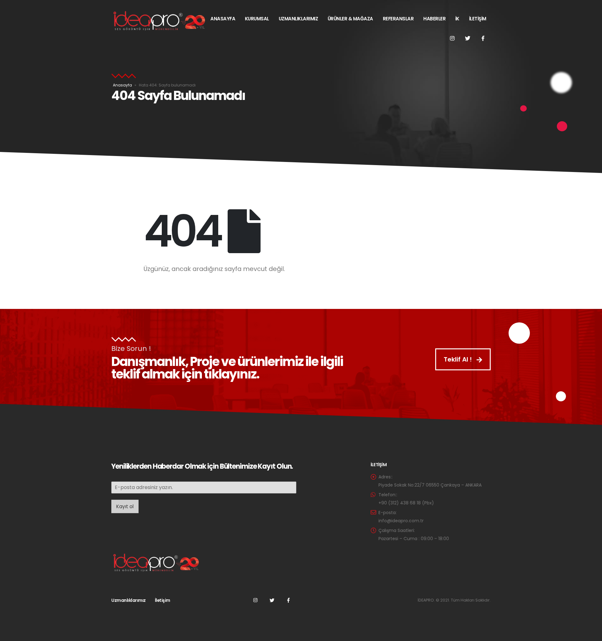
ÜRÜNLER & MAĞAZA (350, 18)
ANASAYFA (222, 18)
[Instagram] (452, 38)
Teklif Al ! (458, 359)
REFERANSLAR (398, 18)
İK (457, 18)
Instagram (255, 599)
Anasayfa (122, 85)
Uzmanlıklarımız (128, 600)
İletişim (162, 600)
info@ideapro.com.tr (401, 521)
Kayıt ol (125, 506)
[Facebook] (482, 38)
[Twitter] (467, 38)
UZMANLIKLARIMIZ (298, 18)
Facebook (288, 599)
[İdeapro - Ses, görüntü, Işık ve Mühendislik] (158, 21)
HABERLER (434, 18)
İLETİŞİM (477, 18)
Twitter (271, 599)
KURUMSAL (257, 18)
